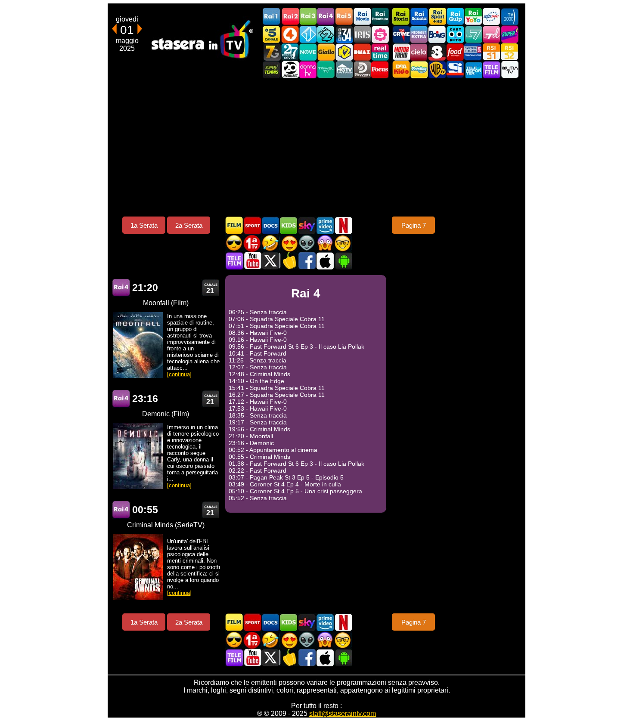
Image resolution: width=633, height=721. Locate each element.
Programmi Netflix (343, 225)
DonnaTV (308, 69)
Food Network (455, 52)
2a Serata (188, 225)
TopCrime (401, 34)
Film (234, 225)
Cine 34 (344, 34)
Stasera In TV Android (343, 260)
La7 (473, 34)
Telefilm (491, 69)
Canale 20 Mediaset (290, 69)
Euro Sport (491, 16)
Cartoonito (455, 34)
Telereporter (473, 69)
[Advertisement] (316, 147)
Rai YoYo (473, 16)
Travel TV (326, 69)
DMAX (362, 52)
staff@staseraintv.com (342, 713)
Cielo (419, 52)
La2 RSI (509, 52)
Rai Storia (401, 16)
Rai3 (308, 16)
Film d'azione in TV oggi (234, 243)
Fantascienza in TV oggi (307, 243)
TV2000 (509, 16)
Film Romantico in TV (288, 243)
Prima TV (252, 243)
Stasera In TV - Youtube (252, 260)
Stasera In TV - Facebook (307, 260)
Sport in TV (252, 225)
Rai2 (290, 16)
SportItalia (455, 69)
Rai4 (326, 16)
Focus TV (380, 69)
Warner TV (437, 69)
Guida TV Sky (307, 225)
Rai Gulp (455, 16)
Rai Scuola (419, 16)
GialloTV (326, 52)
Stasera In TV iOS (325, 260)
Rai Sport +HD (437, 16)
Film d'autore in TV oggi (343, 243)
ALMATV (509, 69)
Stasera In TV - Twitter (270, 260)
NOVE (308, 52)
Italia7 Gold (272, 52)
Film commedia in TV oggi (270, 243)
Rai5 (344, 16)
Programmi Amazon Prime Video (325, 225)
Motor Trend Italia (401, 52)
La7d (491, 34)
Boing (437, 34)
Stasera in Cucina (288, 260)
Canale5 (272, 34)
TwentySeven (290, 52)
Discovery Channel (362, 69)
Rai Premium (380, 16)
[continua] (179, 374)
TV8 (437, 52)
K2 (344, 52)
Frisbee (419, 69)
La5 (380, 34)
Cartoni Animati (288, 225)
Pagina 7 (413, 225)
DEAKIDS (401, 69)
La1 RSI (491, 52)
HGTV (344, 69)
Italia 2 (326, 34)
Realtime (380, 52)
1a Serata (144, 225)
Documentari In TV (270, 225)
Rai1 (272, 16)
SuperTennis (272, 69)
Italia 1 (308, 34)
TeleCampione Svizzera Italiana (473, 52)
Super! (509, 34)
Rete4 (290, 34)
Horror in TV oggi (325, 243)
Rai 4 (121, 288)
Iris (362, 34)
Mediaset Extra (419, 34)
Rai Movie (362, 16)
